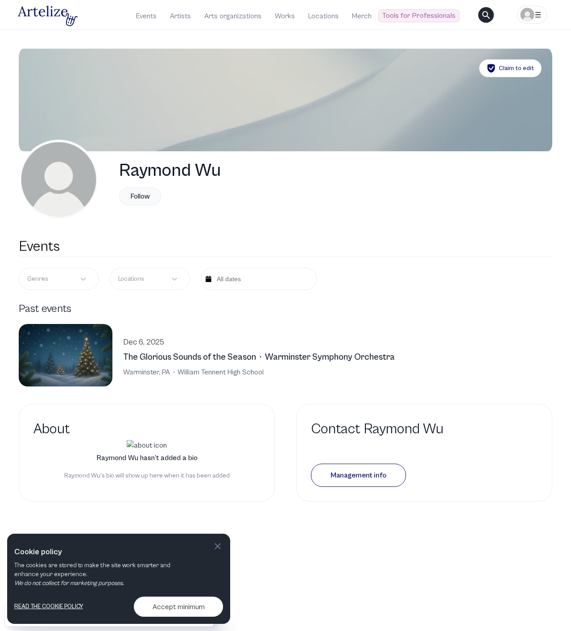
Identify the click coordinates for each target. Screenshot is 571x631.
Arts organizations (232, 16)
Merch (362, 16)
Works (285, 16)
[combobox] (119, 279)
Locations (323, 16)
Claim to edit (516, 68)
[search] (486, 15)
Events (146, 16)
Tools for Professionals (418, 16)
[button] (358, 475)
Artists (180, 16)
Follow (140, 196)
